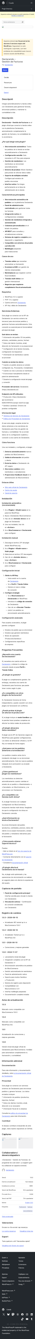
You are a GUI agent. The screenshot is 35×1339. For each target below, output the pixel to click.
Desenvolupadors (8, 1281)
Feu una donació (25, 1281)
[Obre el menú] (32, 3)
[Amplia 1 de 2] (14, 1140)
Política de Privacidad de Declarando (16, 419)
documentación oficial (20, 863)
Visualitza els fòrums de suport (13, 1246)
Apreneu (5, 1274)
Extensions (22, 1264)
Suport (6, 92)
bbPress (6, 1297)
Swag (21, 1284)
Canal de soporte (11, 493)
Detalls (6, 77)
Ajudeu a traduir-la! (17, 15)
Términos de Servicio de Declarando (16, 416)
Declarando (22, 303)
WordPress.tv (8, 1284)
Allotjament (6, 1264)
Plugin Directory (7, 9)
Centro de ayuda (11, 490)
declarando (9, 65)
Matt (4, 1294)
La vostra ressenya (9, 1231)
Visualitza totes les (26, 1231)
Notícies (5, 1261)
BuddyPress (7, 1301)
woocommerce (27, 1211)
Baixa (5, 70)
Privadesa (5, 1268)
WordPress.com (8, 1291)
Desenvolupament (10, 87)
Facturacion (22, 1207)
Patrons (21, 1268)
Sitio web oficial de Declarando (16, 487)
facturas (30, 1207)
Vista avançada (7, 1216)
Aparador (21, 1258)
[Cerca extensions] (22, 22)
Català (9, 1310)
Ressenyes (8, 83)
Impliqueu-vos (23, 1274)
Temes (20, 1261)
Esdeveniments (23, 1278)
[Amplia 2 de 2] (30, 1140)
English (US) (29, 1202)
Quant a (5, 1258)
